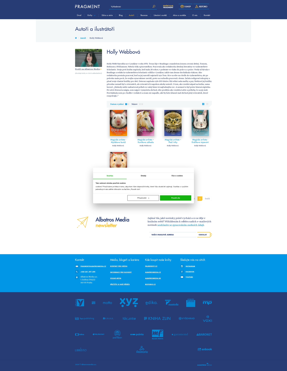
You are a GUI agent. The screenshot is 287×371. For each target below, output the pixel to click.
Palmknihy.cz (151, 266)
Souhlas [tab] (110, 176)
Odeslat (203, 234)
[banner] (87, 6)
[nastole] (172, 303)
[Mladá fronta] (158, 334)
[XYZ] (128, 303)
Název (134, 104)
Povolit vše (175, 198)
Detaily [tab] (143, 176)
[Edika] (151, 303)
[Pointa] (137, 334)
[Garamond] (180, 334)
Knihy (90, 15)
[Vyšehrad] (186, 318)
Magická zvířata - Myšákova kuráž (118, 141)
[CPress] (108, 318)
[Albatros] (79, 303)
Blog (121, 15)
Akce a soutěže (179, 15)
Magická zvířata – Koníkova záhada (146, 141)
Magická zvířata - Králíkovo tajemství (200, 141)
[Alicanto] (129, 318)
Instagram (190, 266)
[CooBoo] (93, 303)
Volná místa (115, 278)
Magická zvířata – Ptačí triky (173, 141)
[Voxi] (207, 318)
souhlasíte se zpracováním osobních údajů (180, 225)
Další (207, 199)
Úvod (79, 15)
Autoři (131, 15)
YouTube (189, 277)
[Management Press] (207, 303)
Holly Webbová (118, 146)
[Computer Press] (191, 303)
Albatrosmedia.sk (153, 278)
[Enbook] (205, 349)
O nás (195, 15)
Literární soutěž (160, 15)
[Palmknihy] (98, 334)
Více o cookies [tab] (177, 176)
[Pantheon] (117, 334)
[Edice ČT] (79, 334)
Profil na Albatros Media (87, 69)
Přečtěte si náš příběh (120, 284)
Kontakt (207, 15)
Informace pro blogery (121, 272)
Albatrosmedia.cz (153, 272)
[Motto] (107, 303)
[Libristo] (81, 349)
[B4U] (84, 318)
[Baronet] (204, 334)
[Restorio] (142, 349)
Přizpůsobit (141, 198)
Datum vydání (117, 104)
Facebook (190, 272)
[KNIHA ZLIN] (157, 318)
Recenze (144, 15)
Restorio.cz (150, 284)
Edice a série (107, 15)
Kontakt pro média (118, 266)
